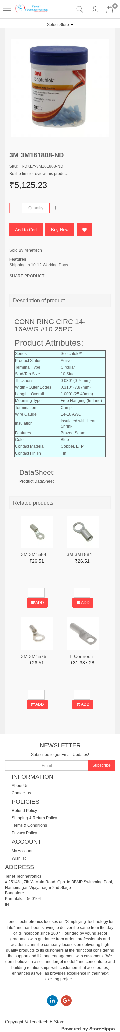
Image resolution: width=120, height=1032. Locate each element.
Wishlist (19, 858)
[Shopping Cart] (109, 10)
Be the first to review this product (38, 173)
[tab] (80, 9)
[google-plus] (66, 1000)
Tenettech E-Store (46, 1021)
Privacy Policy (24, 833)
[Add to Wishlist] (84, 229)
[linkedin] (52, 1000)
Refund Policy (24, 810)
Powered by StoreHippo (88, 1028)
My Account (22, 851)
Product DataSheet (36, 481)
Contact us (21, 793)
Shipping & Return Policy (34, 818)
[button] (60, 24)
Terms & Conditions (29, 825)
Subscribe (101, 765)
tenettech (33, 250)
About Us (20, 785)
